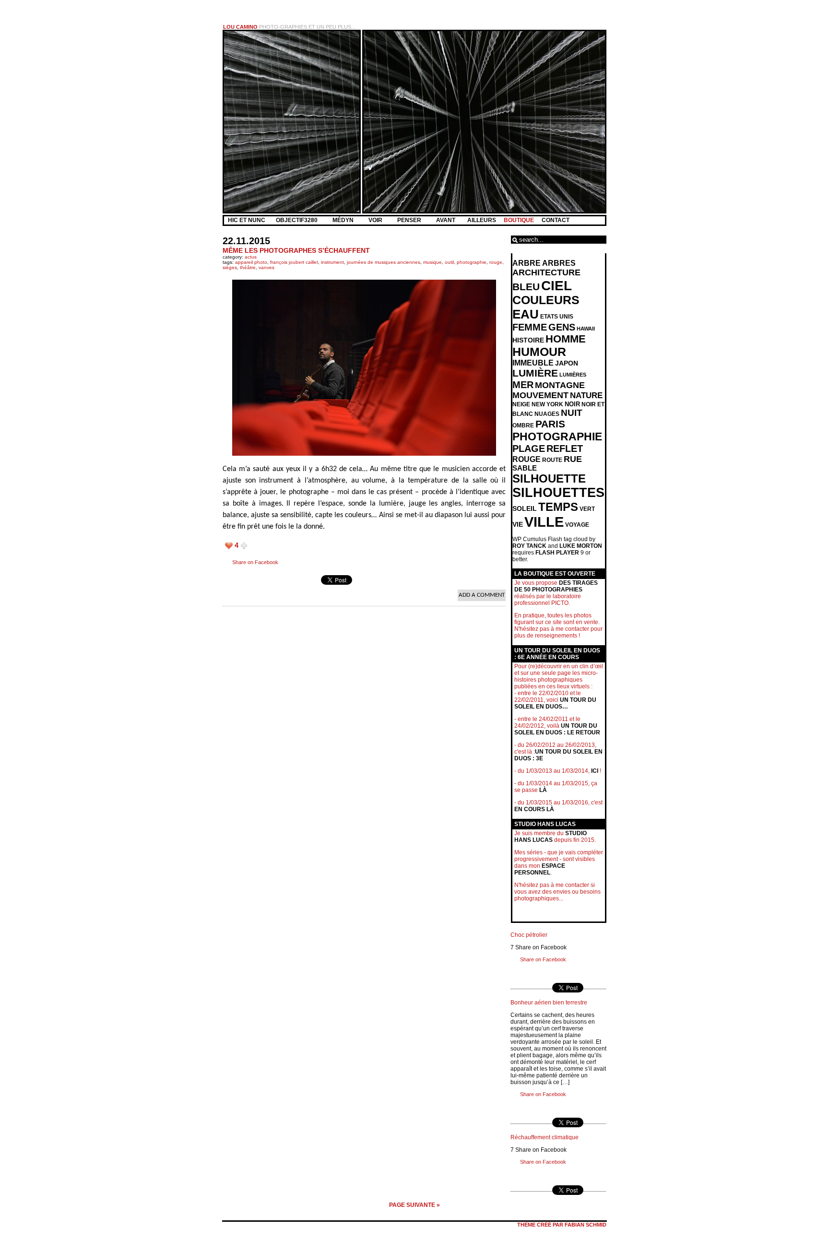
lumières (572, 375)
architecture (546, 272)
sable (524, 468)
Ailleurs (481, 220)
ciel (556, 285)
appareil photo (251, 262)
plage (528, 448)
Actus (251, 257)
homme (565, 339)
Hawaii (586, 328)
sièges (230, 267)
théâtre (248, 267)
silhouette (549, 478)
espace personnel (539, 869)
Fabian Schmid (585, 1225)
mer (522, 384)
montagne (560, 385)
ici (594, 771)
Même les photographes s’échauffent (296, 250)
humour (539, 351)
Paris (550, 424)
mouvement (540, 395)
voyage (577, 524)
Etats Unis (556, 316)
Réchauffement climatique (544, 1137)
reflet (564, 448)
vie (517, 524)
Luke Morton (580, 546)
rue (573, 459)
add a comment (482, 595)
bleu (526, 286)
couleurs (546, 300)
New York (547, 404)
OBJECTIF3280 (297, 220)
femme (529, 327)
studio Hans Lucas (550, 836)
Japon (566, 363)
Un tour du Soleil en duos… (555, 703)
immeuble (533, 363)
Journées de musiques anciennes (383, 262)
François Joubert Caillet (294, 262)
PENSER (410, 220)
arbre (526, 263)
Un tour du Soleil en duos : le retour (557, 729)
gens (561, 327)
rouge (495, 262)
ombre (523, 425)
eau (525, 314)
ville (544, 522)
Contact (555, 220)
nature (586, 395)
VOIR (376, 220)
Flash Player (557, 552)
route (552, 460)
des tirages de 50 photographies (556, 586)
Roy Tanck (529, 546)
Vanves (266, 267)
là (543, 790)
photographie (471, 262)
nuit (571, 413)
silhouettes (558, 492)
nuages (546, 414)
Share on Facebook (255, 562)
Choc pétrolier (528, 935)
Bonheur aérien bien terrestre (548, 1002)
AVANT (446, 220)
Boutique (519, 220)
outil (449, 262)
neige (521, 404)
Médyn (344, 220)
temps (558, 506)
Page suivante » (414, 1205)
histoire (528, 340)
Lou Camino (240, 27)
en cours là (534, 809)
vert (587, 509)
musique (432, 262)
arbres (559, 263)
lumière (535, 373)
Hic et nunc (246, 220)
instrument (332, 262)
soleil (524, 508)
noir (572, 404)
